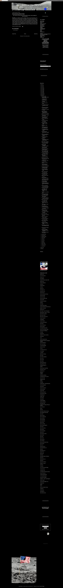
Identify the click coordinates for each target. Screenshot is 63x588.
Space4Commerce (42, 446)
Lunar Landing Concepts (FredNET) (45, 212)
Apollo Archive (42, 281)
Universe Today (42, 480)
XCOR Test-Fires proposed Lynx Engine (45, 177)
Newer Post (14, 33)
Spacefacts (41, 454)
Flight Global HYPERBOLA (43, 330)
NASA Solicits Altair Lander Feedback (44, 181)
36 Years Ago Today (44, 213)
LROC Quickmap (42, 24)
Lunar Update (42, 351)
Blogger (43, 586)
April (42, 242)
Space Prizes (42, 432)
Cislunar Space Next (43, 60)
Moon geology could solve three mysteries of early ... (45, 226)
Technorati (41, 464)
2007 (42, 247)
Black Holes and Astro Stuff (43, 316)
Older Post (35, 33)
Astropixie (41, 302)
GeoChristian (42, 333)
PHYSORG (41, 382)
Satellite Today (42, 396)
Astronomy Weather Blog (43, 298)
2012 (42, 90)
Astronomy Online (42, 295)
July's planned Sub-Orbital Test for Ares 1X (45, 158)
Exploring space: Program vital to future (45, 115)
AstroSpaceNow (42, 285)
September (43, 236)
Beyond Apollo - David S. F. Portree (45, 312)
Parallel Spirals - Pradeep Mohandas (45, 383)
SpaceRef (41, 449)
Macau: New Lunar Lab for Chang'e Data (45, 200)
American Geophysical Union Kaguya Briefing (45, 186)
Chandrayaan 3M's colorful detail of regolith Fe (45, 132)
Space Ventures (42, 439)
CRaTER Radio (42, 26)
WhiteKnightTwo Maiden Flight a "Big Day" (45, 149)
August (43, 237)
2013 (42, 89)
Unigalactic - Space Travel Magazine (45, 478)
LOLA (41, 30)
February (43, 244)
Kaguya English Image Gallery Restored (45, 117)
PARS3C (41, 380)
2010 (42, 92)
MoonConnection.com (43, 362)
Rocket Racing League (43, 393)
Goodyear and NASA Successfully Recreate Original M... (45, 230)
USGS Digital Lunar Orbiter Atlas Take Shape (44, 190)
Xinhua (41, 485)
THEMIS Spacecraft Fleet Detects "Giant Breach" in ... (45, 184)
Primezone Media (42, 389)
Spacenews (41, 457)
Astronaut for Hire (42, 291)
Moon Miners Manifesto (43, 356)
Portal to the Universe (43, 387)
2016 (42, 85)
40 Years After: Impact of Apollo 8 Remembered (45, 198)
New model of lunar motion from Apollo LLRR (44, 123)
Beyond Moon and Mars (43, 313)
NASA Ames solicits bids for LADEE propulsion (45, 194)
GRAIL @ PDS (42, 35)
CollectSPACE (42, 319)
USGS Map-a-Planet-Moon (43, 34)
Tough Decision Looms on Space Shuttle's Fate (45, 179)
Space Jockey (42, 422)
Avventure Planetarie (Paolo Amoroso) (45, 306)
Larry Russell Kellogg (43, 345)
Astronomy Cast (42, 292)
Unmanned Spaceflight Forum (44, 481)
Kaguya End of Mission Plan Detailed (45, 196)
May (42, 241)
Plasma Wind (42, 386)
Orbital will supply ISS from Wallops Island (45, 127)
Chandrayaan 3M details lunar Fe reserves (45, 107)
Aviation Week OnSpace (43, 305)
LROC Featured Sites (43, 23)
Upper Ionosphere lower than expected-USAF (45, 151)
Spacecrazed (42, 453)
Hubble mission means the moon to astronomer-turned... (45, 155)
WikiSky (41, 484)
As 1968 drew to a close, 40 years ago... (45, 160)
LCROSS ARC (42, 37)
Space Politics (42, 429)
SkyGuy (41, 408)
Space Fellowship (42, 419)
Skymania (41, 409)
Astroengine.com (42, 289)
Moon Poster (42, 358)
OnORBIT (41, 373)
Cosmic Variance (42, 320)
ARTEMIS (41, 33)
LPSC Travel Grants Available (44, 101)
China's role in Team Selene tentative (44, 147)
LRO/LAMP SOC (42, 29)
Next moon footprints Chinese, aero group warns (45, 170)
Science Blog (42, 397)
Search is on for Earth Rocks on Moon (45, 217)
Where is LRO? (42, 21)
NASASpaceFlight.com (43, 365)
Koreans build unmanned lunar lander (45, 232)
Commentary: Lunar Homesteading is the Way (45, 202)
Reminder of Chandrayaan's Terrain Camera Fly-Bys (45, 139)
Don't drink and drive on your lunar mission (45, 219)
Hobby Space (42, 336)
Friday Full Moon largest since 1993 (45, 204)
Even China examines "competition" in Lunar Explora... (45, 130)
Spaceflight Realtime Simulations (44, 456)
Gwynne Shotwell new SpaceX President (45, 164)
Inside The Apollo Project (43, 339)
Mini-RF (41, 31)
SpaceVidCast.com (42, 450)
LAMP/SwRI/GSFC (42, 28)
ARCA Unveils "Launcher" (45, 141)
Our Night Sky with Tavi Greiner (44, 376)
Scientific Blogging (42, 400)
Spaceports (41, 460)
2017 (42, 84)
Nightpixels (41, 372)
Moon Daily (41, 355)
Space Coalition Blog (43, 416)
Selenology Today (42, 403)
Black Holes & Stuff (42, 315)
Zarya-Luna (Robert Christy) (44, 487)
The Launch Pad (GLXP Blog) (44, 467)
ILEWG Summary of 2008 (45, 113)
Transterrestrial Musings (43, 474)
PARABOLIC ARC (42, 379)
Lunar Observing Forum (43, 349)
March (43, 243)
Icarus (41, 337)
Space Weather (42, 440)
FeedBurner (47, 529)
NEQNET (41, 366)
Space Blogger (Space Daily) (44, 412)
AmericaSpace (42, 278)
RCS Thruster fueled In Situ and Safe (45, 221)
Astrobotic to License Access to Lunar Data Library (45, 223)
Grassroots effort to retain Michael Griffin (45, 97)
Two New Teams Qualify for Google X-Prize (45, 188)
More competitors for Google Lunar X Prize (45, 206)
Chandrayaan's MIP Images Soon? (44, 99)
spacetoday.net (42, 491)
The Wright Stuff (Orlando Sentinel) (45, 471)
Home (25, 33)
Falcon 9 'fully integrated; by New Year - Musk (45, 143)
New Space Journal (42, 369)
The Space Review (43, 61)
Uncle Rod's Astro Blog (43, 477)
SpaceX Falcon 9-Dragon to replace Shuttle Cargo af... (45, 135)
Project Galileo (42, 390)
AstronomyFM (42, 299)
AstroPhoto (41, 284)
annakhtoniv (41, 488)
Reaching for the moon (45, 157)
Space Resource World (43, 433)
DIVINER (41, 27)
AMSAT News (42, 274)
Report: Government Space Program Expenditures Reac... (45, 112)
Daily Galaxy (42, 323)
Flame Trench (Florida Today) (44, 329)
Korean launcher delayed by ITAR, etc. (45, 228)
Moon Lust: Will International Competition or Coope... (45, 145)
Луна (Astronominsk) (43, 492)
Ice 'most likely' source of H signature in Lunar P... (45, 105)
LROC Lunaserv (42, 25)
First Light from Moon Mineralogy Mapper (45, 167)
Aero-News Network (43, 275)
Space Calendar (42, 415)
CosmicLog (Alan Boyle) (43, 322)
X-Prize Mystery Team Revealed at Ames (45, 174)
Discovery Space (42, 326)
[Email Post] (22, 26)
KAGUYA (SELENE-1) (43, 342)
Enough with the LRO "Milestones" (44, 137)
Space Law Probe (42, 423)
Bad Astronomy (42, 309)
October (43, 235)
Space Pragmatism (42, 430)
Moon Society (42, 359)
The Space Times (42, 470)
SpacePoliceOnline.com (43, 447)
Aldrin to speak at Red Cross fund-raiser (45, 172)
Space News (42, 426)
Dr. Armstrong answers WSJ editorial (45, 121)
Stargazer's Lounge (42, 463)
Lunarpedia (41, 352)
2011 (42, 91)
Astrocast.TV (42, 288)
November (43, 234)
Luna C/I (41, 348)
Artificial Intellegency (43, 282)
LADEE (41, 36)
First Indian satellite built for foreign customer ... (45, 153)
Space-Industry (42, 443)
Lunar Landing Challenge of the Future (45, 208)
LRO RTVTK (42, 22)
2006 (42, 248)
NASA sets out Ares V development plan (44, 210)
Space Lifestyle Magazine (43, 425)
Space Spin (41, 436)
